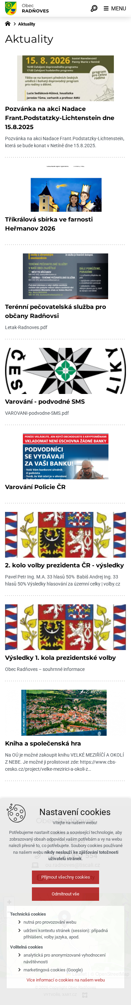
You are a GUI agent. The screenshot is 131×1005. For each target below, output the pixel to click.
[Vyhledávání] (94, 8)
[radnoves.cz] (9, 23)
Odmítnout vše (65, 893)
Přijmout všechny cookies (65, 877)
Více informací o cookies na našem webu (66, 979)
